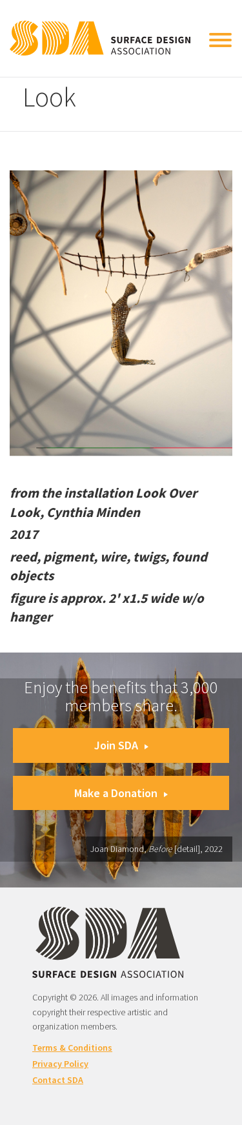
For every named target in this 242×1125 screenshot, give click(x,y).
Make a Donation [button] (115, 792)
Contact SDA (57, 1080)
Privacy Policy (60, 1063)
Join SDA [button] (116, 745)
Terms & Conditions (72, 1047)
